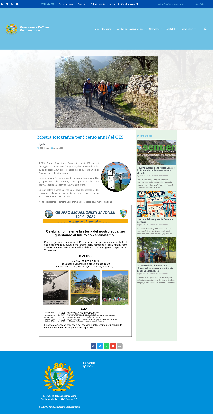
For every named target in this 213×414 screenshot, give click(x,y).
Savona (46, 148)
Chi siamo (106, 29)
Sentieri (82, 4)
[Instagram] (12, 4)
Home (97, 29)
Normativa (154, 29)
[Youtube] (17, 4)
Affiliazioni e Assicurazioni (130, 29)
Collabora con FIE (130, 4)
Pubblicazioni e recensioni (103, 4)
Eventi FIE (170, 29)
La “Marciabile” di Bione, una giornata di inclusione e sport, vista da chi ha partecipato (155, 268)
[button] (205, 29)
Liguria (41, 144)
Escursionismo (66, 4)
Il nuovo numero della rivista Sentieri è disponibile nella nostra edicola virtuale (156, 170)
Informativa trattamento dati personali (170, 4)
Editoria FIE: (48, 4)
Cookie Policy (199, 4)
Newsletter (187, 29)
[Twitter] (7, 4)
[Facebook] (2, 4)
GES (41, 148)
